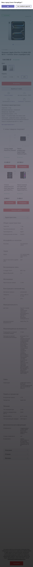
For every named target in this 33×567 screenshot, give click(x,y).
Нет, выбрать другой (23, 6)
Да (8, 6)
